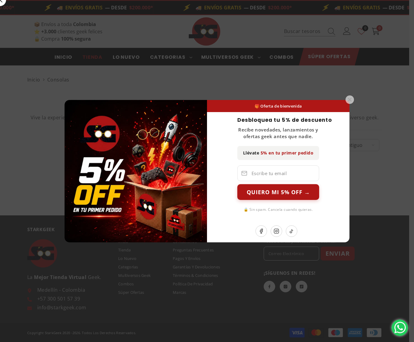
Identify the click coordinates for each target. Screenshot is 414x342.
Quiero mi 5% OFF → (278, 192)
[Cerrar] (350, 99)
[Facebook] (261, 231)
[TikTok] (291, 231)
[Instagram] (276, 231)
